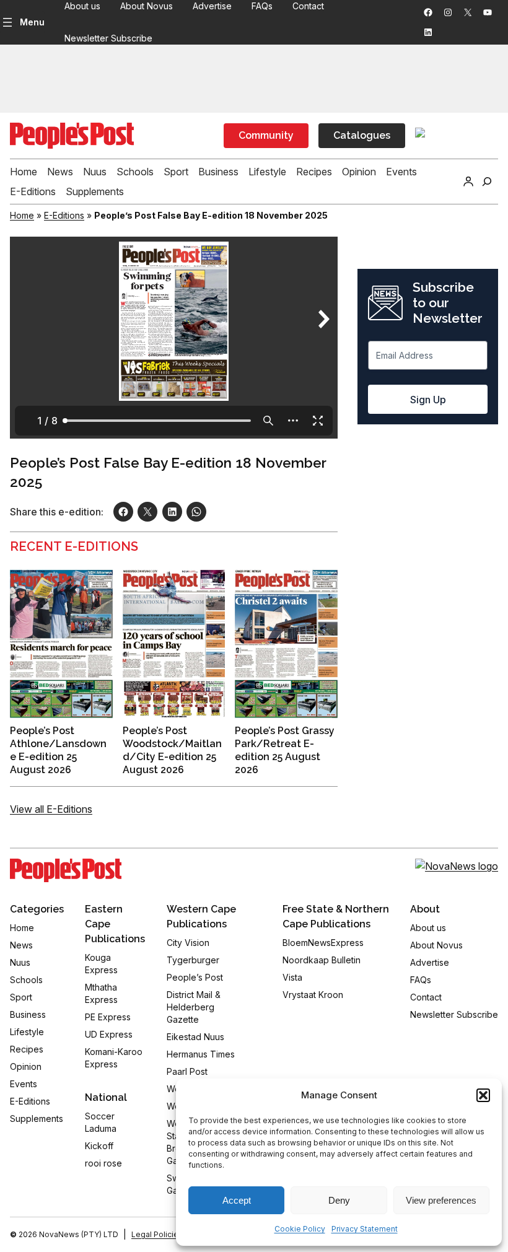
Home (22, 215)
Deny (339, 1200)
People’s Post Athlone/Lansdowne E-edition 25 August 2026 (58, 750)
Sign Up (428, 399)
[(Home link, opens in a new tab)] (65, 870)
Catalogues (361, 135)
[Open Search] (487, 181)
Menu (32, 22)
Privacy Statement (364, 1228)
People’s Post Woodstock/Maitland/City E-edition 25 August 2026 (172, 750)
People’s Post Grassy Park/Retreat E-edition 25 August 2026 (285, 750)
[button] (483, 1095)
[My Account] (468, 181)
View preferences (441, 1200)
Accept (236, 1200)
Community (266, 135)
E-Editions (64, 215)
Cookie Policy (299, 1228)
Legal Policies (157, 1234)
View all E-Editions (51, 809)
